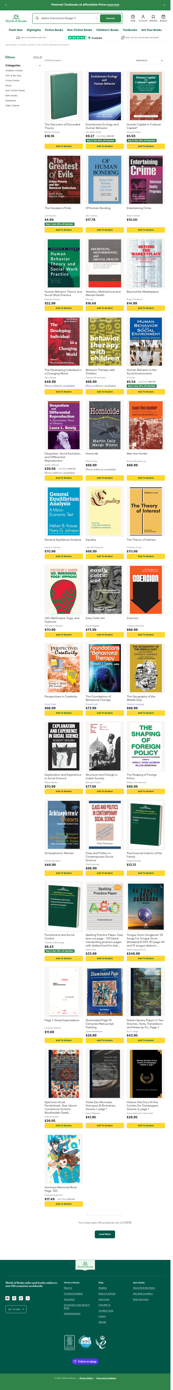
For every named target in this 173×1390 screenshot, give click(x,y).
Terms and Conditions (106, 1378)
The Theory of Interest (141, 539)
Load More (105, 1234)
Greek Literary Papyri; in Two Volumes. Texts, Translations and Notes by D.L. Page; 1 (145, 1024)
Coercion (133, 618)
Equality (91, 539)
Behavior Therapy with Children (100, 371)
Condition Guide (105, 1311)
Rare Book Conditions (143, 1294)
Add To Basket (64, 146)
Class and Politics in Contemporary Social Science (99, 857)
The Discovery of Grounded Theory (62, 126)
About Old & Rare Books (144, 1288)
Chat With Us (104, 1305)
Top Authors (69, 1299)
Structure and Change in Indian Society (102, 776)
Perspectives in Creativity (61, 696)
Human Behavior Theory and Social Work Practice (63, 293)
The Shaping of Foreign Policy (142, 776)
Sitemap (102, 1322)
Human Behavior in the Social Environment (142, 371)
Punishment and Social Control (59, 936)
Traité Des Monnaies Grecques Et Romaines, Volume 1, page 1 (101, 1106)
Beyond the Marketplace (143, 291)
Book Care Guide (141, 1299)
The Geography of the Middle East (141, 698)
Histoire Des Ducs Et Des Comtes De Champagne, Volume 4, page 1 (143, 1106)
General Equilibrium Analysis (63, 539)
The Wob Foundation (73, 1294)
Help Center (103, 1299)
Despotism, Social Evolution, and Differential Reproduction (63, 457)
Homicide (92, 453)
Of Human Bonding (98, 208)
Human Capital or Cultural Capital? (144, 126)
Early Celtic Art (95, 618)
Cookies (102, 1316)
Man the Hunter (137, 453)
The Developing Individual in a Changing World (63, 371)
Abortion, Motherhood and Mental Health (103, 293)
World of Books (69, 1378)
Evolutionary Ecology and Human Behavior (102, 126)
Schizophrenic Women (59, 853)
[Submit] (37, 18)
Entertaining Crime (139, 208)
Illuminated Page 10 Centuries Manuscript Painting (100, 1024)
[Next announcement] (164, 5)
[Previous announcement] (6, 5)
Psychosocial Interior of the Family (144, 855)
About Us (68, 1288)
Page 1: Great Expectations (62, 1020)
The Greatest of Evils (58, 208)
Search (110, 18)
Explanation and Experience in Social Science (63, 776)
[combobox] (77, 18)
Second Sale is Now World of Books (77, 1306)
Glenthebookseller (72, 1313)
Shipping (102, 1288)
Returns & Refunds (106, 1294)
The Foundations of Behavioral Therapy (98, 698)
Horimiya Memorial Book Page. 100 (61, 1189)
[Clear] (96, 18)
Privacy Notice (86, 1378)
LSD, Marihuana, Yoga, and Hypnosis (62, 620)
